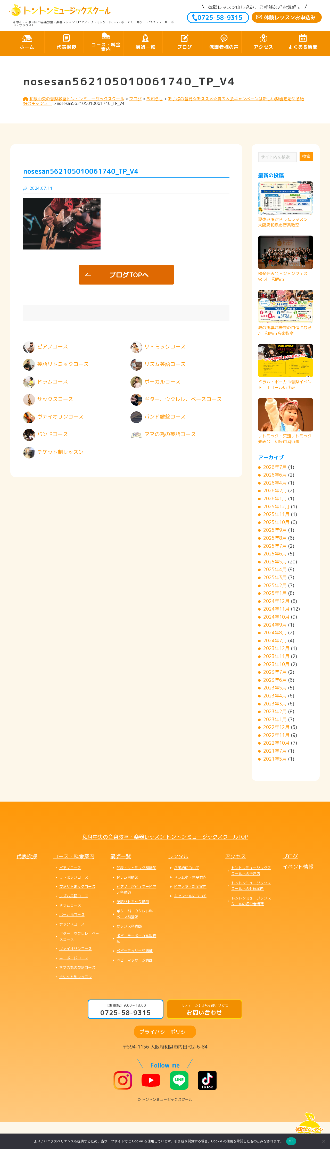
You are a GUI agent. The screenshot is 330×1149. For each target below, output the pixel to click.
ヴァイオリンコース (75, 948)
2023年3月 (275, 704)
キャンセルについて (190, 895)
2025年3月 (275, 577)
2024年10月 (276, 617)
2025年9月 (275, 530)
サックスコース (72, 924)
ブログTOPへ (129, 274)
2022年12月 (276, 727)
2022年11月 (276, 735)
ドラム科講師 (127, 877)
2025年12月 (276, 506)
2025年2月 (275, 585)
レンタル (178, 856)
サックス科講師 (129, 926)
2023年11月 (276, 656)
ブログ (184, 47)
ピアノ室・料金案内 (190, 886)
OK (291, 1141)
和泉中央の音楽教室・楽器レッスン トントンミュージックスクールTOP (165, 836)
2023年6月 (275, 680)
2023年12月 (276, 648)
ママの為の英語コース (77, 967)
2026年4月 (275, 483)
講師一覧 (145, 47)
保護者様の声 (224, 47)
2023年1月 (275, 719)
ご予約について (186, 867)
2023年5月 (275, 688)
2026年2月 (275, 490)
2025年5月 (275, 562)
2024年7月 (275, 640)
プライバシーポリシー (165, 1031)
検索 (306, 156)
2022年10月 (276, 743)
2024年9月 (275, 625)
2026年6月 (275, 475)
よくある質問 (303, 47)
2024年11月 (276, 609)
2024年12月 (276, 601)
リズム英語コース (73, 895)
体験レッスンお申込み (290, 17)
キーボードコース (73, 957)
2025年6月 (275, 554)
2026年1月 (275, 498)
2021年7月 (275, 751)
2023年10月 (276, 664)
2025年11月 (276, 514)
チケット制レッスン (75, 976)
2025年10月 (276, 522)
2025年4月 (275, 569)
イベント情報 (298, 866)
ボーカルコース (72, 914)
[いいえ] (323, 1141)
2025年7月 (275, 546)
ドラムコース (70, 905)
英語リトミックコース (77, 886)
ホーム (27, 47)
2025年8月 (275, 538)
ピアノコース (70, 867)
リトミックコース (73, 877)
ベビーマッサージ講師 (135, 950)
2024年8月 (275, 632)
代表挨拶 (66, 47)
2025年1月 (275, 593)
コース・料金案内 (106, 47)
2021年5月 (275, 759)
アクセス (263, 47)
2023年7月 (275, 672)
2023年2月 (275, 711)
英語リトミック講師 (133, 901)
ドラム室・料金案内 (190, 877)
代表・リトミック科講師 (136, 867)
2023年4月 (275, 696)
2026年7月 (275, 467)
